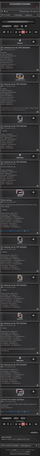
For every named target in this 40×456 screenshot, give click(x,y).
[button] (4, 32)
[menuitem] (6, 11)
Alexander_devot (20, 79)
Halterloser (20, 319)
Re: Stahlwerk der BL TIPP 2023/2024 (15, 48)
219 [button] (36, 32)
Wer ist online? (6, 437)
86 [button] (30, 32)
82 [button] (16, 32)
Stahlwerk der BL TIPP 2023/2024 (18, 21)
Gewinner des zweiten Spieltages (12, 399)
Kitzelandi (20, 43)
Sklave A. (20, 281)
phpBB (14, 449)
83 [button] (19, 32)
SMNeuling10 (20, 157)
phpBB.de (27, 451)
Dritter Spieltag (6, 200)
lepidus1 (20, 121)
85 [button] (26, 32)
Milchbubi (20, 195)
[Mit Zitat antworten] (33, 41)
